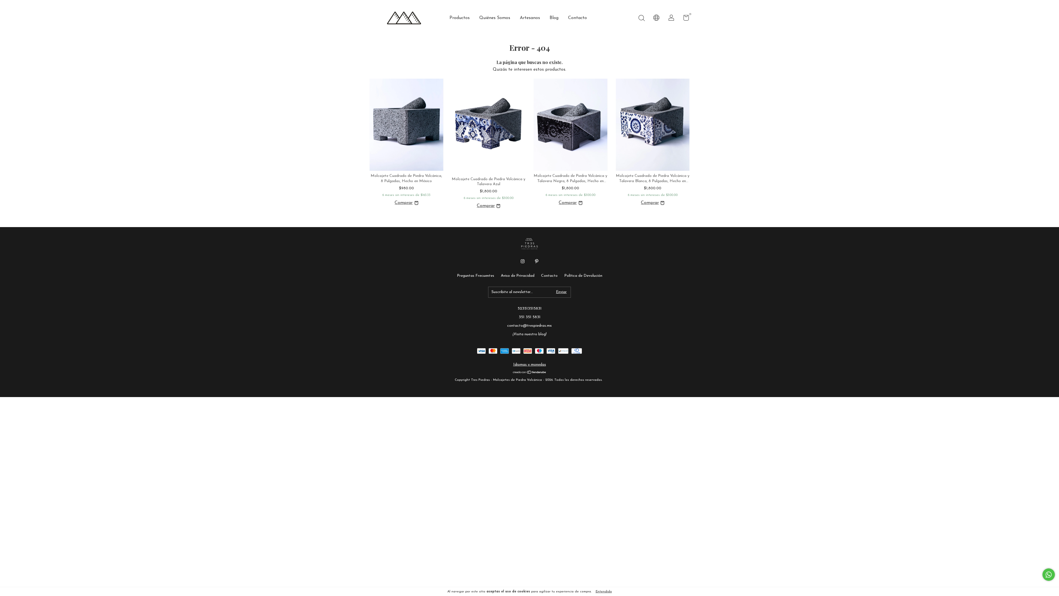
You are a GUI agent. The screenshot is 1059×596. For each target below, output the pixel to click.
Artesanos (530, 18)
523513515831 (530, 309)
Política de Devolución (583, 276)
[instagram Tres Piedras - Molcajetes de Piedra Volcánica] (522, 261)
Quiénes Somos (494, 18)
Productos (460, 18)
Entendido (604, 591)
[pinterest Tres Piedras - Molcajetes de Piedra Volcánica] (536, 261)
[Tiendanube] (529, 373)
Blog (554, 18)
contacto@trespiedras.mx (529, 326)
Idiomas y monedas (529, 365)
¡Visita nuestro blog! (530, 334)
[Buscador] (641, 18)
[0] (684, 19)
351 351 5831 (530, 317)
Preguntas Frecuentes (475, 276)
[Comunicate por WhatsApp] (1048, 574)
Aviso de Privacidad (517, 276)
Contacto (577, 18)
